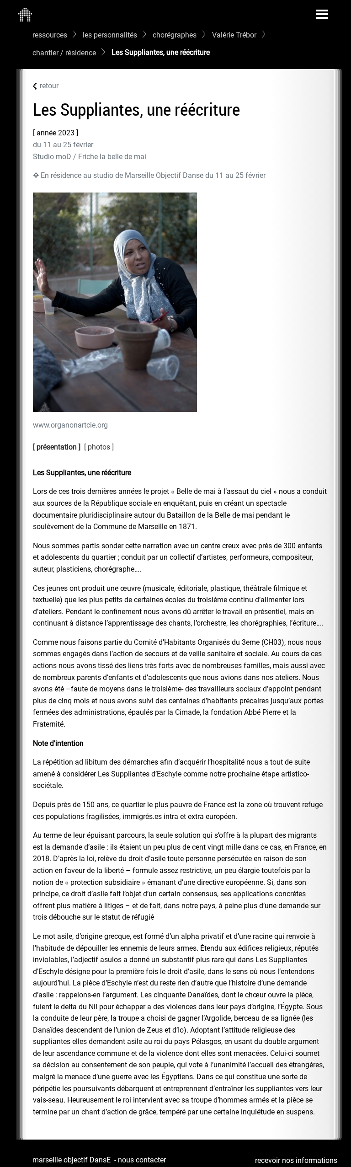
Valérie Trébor (234, 35)
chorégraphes (175, 35)
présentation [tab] (57, 447)
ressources (49, 35)
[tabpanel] (180, 792)
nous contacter (142, 1160)
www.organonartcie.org (70, 425)
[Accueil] (25, 14)
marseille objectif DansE (71, 1160)
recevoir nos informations (296, 1160)
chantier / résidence (64, 52)
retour (49, 85)
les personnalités (110, 35)
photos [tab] (100, 447)
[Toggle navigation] (322, 14)
